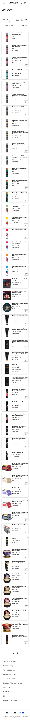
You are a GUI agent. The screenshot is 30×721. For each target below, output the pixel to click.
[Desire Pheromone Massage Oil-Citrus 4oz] (7, 172)
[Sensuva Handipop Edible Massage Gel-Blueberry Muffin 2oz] (7, 99)
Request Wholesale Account (13, 683)
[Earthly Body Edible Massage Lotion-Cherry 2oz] (7, 406)
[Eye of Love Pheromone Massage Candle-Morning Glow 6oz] (7, 492)
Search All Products (10, 661)
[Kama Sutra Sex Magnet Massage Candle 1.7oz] (7, 308)
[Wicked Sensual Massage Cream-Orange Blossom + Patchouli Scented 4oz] (7, 357)
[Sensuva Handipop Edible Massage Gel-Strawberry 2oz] (7, 148)
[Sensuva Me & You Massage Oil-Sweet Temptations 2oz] (7, 74)
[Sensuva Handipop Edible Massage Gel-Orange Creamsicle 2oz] (7, 136)
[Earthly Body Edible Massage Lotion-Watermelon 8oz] (7, 418)
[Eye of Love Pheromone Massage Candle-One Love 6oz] (7, 504)
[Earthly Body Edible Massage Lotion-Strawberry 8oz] (7, 455)
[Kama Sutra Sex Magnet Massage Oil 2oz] (7, 541)
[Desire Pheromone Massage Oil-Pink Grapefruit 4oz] (7, 197)
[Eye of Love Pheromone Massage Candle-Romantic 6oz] (7, 468)
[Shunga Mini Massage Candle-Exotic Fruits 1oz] (7, 578)
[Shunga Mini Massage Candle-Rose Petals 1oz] (7, 603)
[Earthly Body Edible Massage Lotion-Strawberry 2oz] (7, 431)
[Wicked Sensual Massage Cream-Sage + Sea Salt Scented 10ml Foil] (7, 381)
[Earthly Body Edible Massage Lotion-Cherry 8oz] (7, 443)
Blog (5, 696)
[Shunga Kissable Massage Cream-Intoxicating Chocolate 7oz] (7, 566)
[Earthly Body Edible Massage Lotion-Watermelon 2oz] (7, 394)
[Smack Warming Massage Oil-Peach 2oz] (7, 258)
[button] (4, 3)
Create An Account (10, 700)
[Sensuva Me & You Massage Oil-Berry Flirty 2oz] (7, 49)
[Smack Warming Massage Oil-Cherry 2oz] (7, 234)
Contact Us (7, 692)
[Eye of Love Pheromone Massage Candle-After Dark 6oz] (7, 480)
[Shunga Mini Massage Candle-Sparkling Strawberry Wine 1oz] (7, 615)
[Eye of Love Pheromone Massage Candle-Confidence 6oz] (7, 517)
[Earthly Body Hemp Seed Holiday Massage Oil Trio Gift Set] (7, 283)
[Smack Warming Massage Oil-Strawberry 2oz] (7, 246)
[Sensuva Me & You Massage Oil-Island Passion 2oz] (7, 37)
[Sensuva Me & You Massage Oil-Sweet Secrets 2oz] (7, 86)
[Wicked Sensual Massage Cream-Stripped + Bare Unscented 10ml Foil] (7, 345)
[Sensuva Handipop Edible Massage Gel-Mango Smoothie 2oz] (7, 123)
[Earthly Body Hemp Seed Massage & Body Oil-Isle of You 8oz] (7, 640)
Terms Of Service (9, 670)
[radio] (23, 26)
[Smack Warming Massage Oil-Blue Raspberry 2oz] (7, 271)
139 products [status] (8, 26)
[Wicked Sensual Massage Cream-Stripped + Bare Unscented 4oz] (7, 332)
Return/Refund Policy (10, 674)
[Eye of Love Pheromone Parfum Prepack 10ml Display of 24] (7, 529)
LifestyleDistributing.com (14, 716)
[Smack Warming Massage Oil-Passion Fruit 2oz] (7, 222)
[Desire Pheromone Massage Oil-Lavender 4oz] (7, 185)
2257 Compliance (9, 679)
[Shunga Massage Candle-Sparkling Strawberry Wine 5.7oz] (7, 627)
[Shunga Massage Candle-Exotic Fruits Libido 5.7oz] (7, 554)
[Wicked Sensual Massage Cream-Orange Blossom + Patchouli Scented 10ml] (7, 369)
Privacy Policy (8, 666)
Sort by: (6, 20)
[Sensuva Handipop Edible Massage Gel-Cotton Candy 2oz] (7, 160)
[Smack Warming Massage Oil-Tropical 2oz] (7, 209)
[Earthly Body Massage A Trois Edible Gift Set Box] (7, 295)
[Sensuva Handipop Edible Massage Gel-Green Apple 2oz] (7, 111)
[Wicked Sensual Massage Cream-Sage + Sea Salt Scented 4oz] (7, 320)
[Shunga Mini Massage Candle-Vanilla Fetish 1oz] (7, 590)
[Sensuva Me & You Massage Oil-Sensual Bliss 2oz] (7, 62)
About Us (6, 687)
